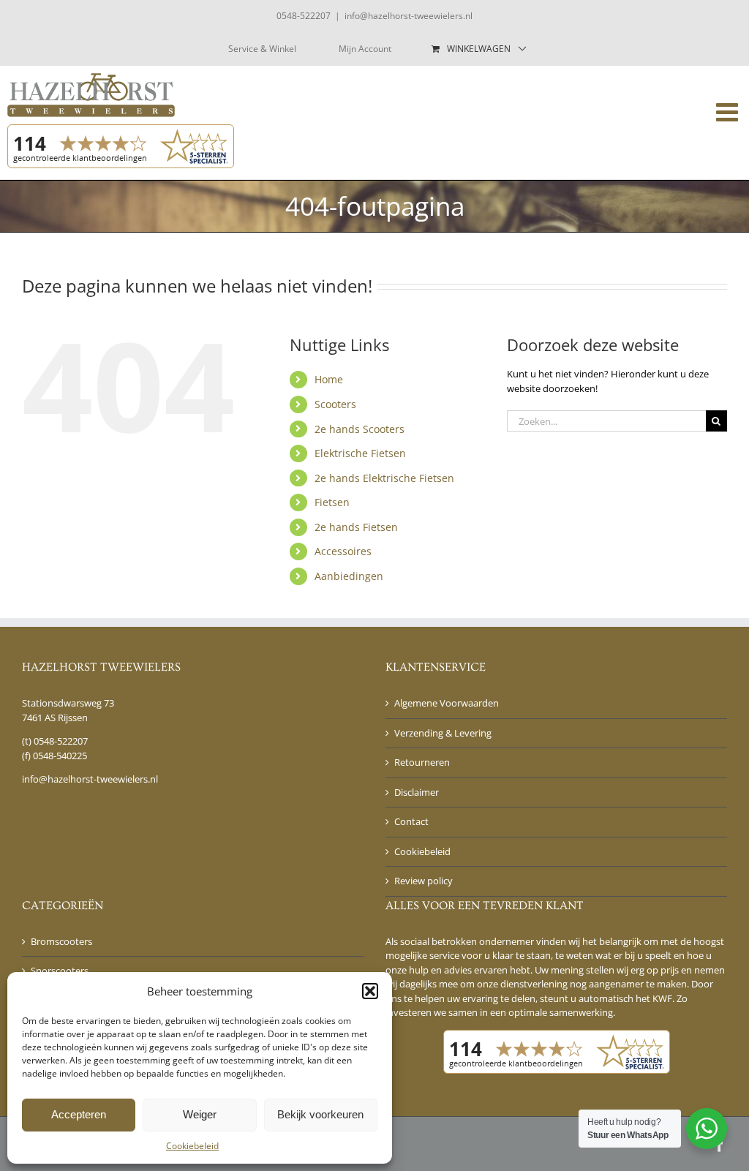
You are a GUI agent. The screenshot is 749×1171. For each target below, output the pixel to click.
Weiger (200, 1114)
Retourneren (422, 762)
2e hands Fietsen (356, 527)
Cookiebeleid (192, 1146)
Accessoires (343, 551)
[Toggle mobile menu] (729, 111)
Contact (411, 821)
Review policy (423, 880)
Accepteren (78, 1114)
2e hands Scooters (359, 429)
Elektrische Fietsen (360, 453)
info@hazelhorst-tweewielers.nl (409, 16)
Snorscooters (60, 970)
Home (329, 379)
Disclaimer (416, 792)
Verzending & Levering (443, 732)
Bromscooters (61, 941)
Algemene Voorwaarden (446, 702)
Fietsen (332, 502)
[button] (370, 991)
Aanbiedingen (349, 576)
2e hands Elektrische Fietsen (384, 478)
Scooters (335, 404)
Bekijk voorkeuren (320, 1114)
